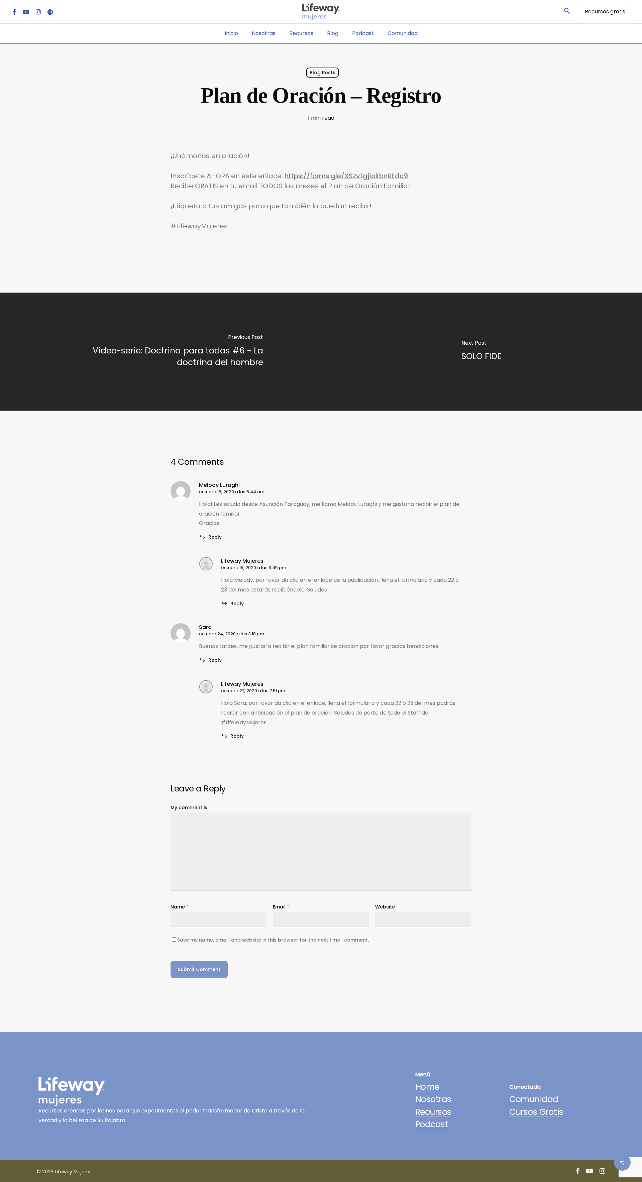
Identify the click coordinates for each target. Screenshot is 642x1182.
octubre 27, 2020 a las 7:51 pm (253, 690)
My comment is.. (190, 807)
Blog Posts (322, 72)
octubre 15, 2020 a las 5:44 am (231, 492)
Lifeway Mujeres (242, 561)
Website (385, 906)
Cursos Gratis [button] (536, 1111)
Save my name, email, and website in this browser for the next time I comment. (273, 940)
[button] (567, 11)
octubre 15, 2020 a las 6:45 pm (253, 567)
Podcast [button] (431, 1124)
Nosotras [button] (433, 1099)
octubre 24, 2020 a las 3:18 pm (231, 634)
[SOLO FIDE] (481, 351)
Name (180, 906)
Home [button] (427, 1086)
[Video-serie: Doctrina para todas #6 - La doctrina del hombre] (160, 351)
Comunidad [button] (533, 1099)
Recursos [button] (433, 1111)
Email (281, 906)
